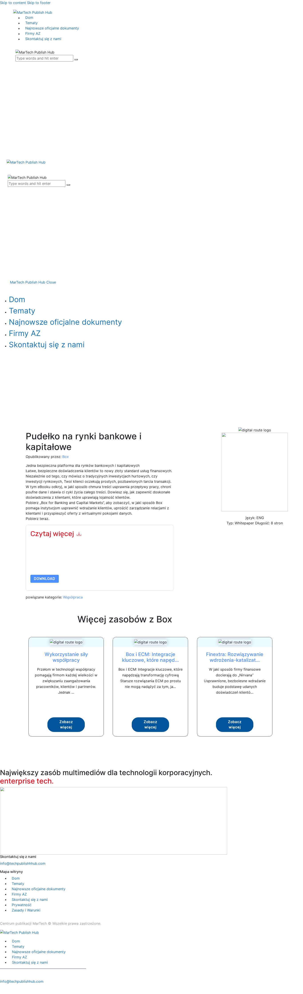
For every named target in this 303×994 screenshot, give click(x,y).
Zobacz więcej (66, 724)
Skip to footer (39, 2)
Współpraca (73, 597)
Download (44, 579)
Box (65, 456)
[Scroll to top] (2, 989)
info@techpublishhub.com (21, 981)
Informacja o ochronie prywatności (87, 564)
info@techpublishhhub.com (22, 863)
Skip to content (13, 2)
